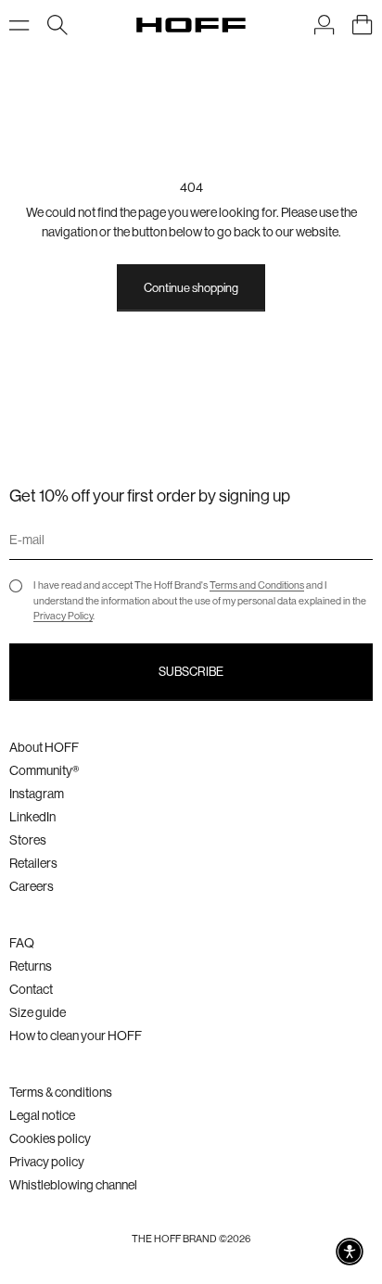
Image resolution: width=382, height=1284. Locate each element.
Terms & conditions (60, 1092)
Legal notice (42, 1115)
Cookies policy (50, 1138)
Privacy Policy (63, 616)
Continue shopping (191, 288)
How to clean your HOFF (75, 1035)
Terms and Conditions (257, 585)
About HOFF (44, 747)
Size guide (37, 1012)
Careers (31, 886)
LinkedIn (32, 816)
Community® (44, 770)
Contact (31, 989)
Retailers (33, 863)
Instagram (36, 793)
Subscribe (191, 672)
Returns (30, 966)
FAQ (21, 942)
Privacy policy (46, 1161)
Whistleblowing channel (73, 1184)
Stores (27, 840)
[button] (349, 1251)
